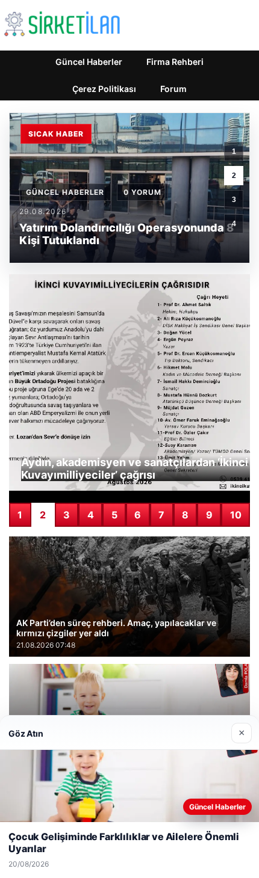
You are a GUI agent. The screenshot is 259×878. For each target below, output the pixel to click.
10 (236, 515)
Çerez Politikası (104, 89)
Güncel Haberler (88, 62)
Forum (173, 89)
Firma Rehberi (175, 62)
